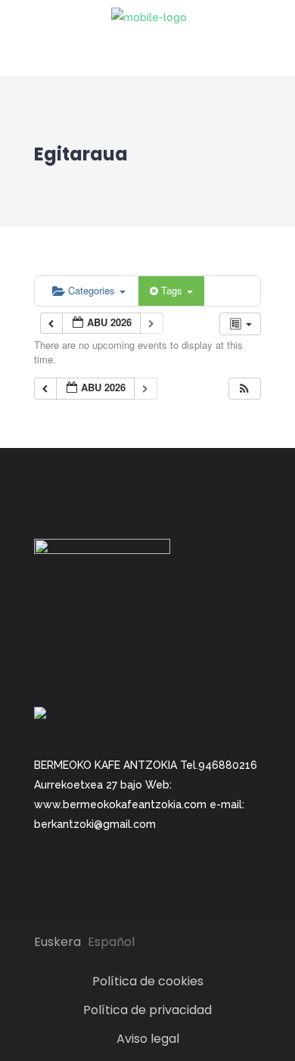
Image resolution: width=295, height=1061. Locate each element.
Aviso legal (147, 1038)
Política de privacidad (147, 1010)
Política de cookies (147, 981)
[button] (244, 388)
